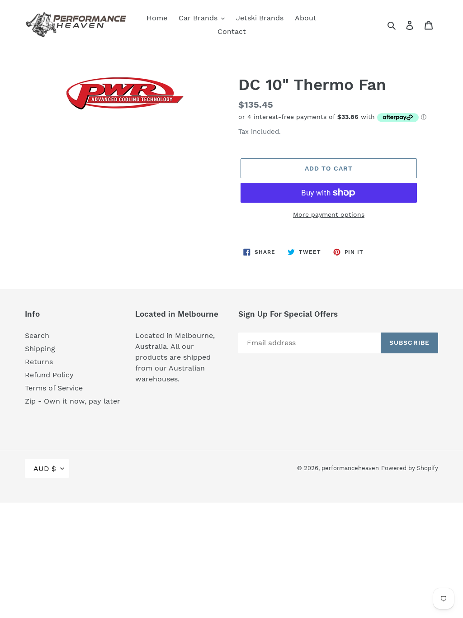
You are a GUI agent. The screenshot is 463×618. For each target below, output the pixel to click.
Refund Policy (49, 375)
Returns (39, 361)
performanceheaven (350, 468)
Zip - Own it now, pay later (72, 401)
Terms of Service (54, 388)
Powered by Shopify (409, 468)
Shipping (40, 348)
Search (37, 335)
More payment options (328, 214)
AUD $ (44, 468)
